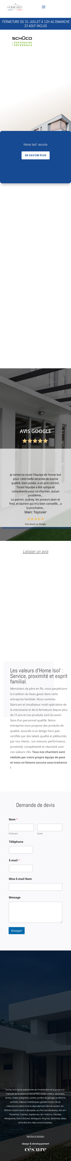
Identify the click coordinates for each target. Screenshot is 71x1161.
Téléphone (16, 841)
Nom (40, 833)
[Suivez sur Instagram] (57, 6)
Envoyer (16, 931)
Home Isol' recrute (35, 144)
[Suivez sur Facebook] (52, 6)
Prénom (13, 833)
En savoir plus (35, 155)
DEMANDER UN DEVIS (31, 106)
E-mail (14, 860)
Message (15, 897)
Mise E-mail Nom (20, 879)
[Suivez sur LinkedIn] (63, 6)
